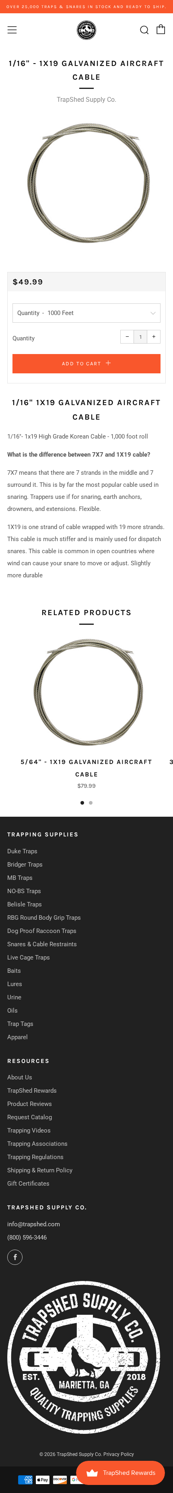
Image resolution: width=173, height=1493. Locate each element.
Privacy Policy (118, 1454)
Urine (14, 997)
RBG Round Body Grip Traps (44, 917)
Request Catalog (29, 1117)
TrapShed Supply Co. (86, 99)
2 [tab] (91, 803)
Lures (14, 984)
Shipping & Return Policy (39, 1170)
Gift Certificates (28, 1183)
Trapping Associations (37, 1143)
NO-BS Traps (24, 891)
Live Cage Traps (28, 957)
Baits (14, 970)
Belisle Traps (24, 904)
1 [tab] (82, 803)
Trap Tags (20, 1024)
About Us (19, 1077)
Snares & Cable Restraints (42, 944)
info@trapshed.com (33, 1224)
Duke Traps (22, 851)
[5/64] (86, 691)
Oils (12, 1010)
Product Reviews (29, 1104)
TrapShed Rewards (32, 1090)
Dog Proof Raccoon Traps (41, 931)
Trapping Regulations (35, 1157)
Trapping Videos (29, 1130)
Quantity (23, 338)
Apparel (17, 1037)
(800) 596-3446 (27, 1237)
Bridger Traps (25, 864)
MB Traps (20, 877)
